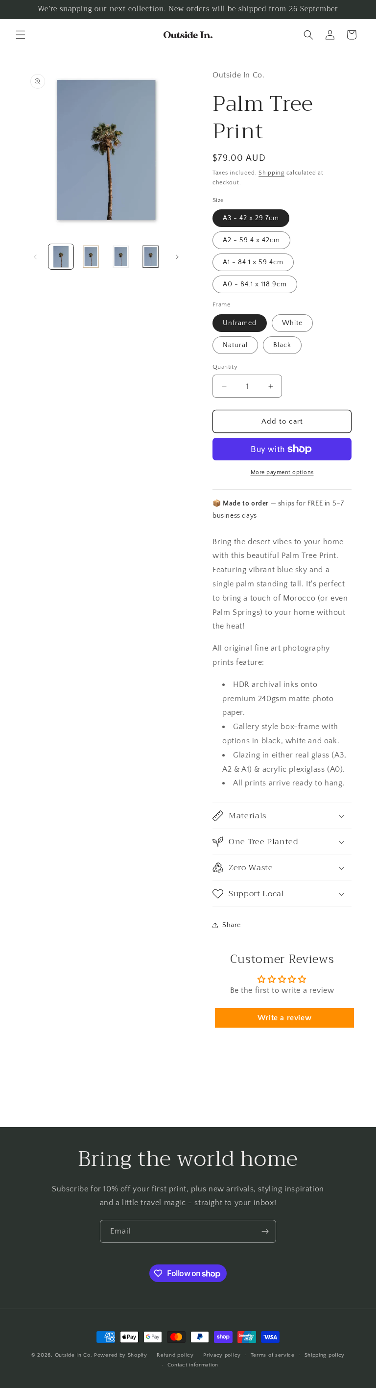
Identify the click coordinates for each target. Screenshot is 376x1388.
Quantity (224, 366)
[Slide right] (177, 257)
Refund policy (175, 1355)
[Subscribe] (265, 1231)
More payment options (282, 472)
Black (282, 345)
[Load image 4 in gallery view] (150, 256)
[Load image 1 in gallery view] (60, 256)
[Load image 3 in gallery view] (120, 256)
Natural (235, 345)
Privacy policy (222, 1355)
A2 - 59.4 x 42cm (251, 240)
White (292, 323)
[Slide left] (35, 257)
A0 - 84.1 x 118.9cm (255, 284)
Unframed (240, 323)
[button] (20, 35)
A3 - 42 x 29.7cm (251, 218)
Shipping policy (325, 1355)
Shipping (271, 173)
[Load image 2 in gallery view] (90, 256)
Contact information (192, 1365)
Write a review (284, 1017)
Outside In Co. (74, 1355)
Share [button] (231, 925)
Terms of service (273, 1355)
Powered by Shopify (120, 1355)
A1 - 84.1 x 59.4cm (253, 262)
